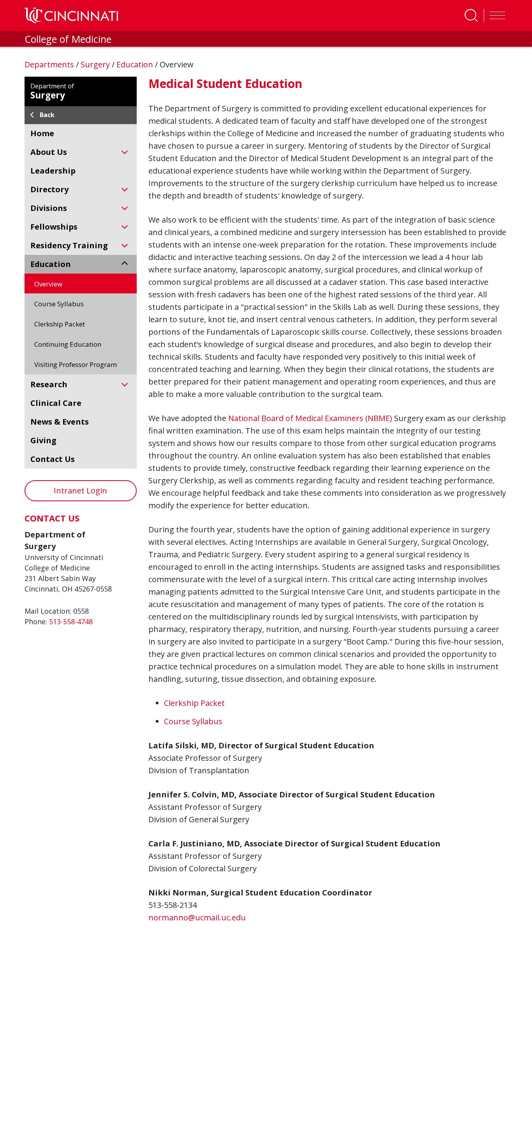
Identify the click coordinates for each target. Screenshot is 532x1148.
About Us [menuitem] (48, 152)
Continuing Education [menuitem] (67, 344)
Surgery (96, 64)
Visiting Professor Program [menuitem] (75, 364)
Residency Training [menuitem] (69, 245)
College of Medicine (68, 39)
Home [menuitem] (42, 133)
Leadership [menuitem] (53, 170)
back (47, 115)
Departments (50, 64)
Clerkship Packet (194, 703)
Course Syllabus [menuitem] (59, 303)
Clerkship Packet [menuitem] (59, 323)
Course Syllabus (193, 721)
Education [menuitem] (50, 264)
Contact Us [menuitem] (52, 459)
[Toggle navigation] (495, 15)
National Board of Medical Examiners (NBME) (310, 418)
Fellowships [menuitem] (54, 226)
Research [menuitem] (48, 384)
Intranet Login (80, 490)
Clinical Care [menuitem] (55, 403)
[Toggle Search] (471, 15)
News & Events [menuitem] (59, 421)
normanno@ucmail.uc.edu (197, 917)
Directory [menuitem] (49, 189)
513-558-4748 (71, 621)
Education (135, 64)
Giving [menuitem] (43, 440)
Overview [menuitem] (48, 283)
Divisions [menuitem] (48, 208)
